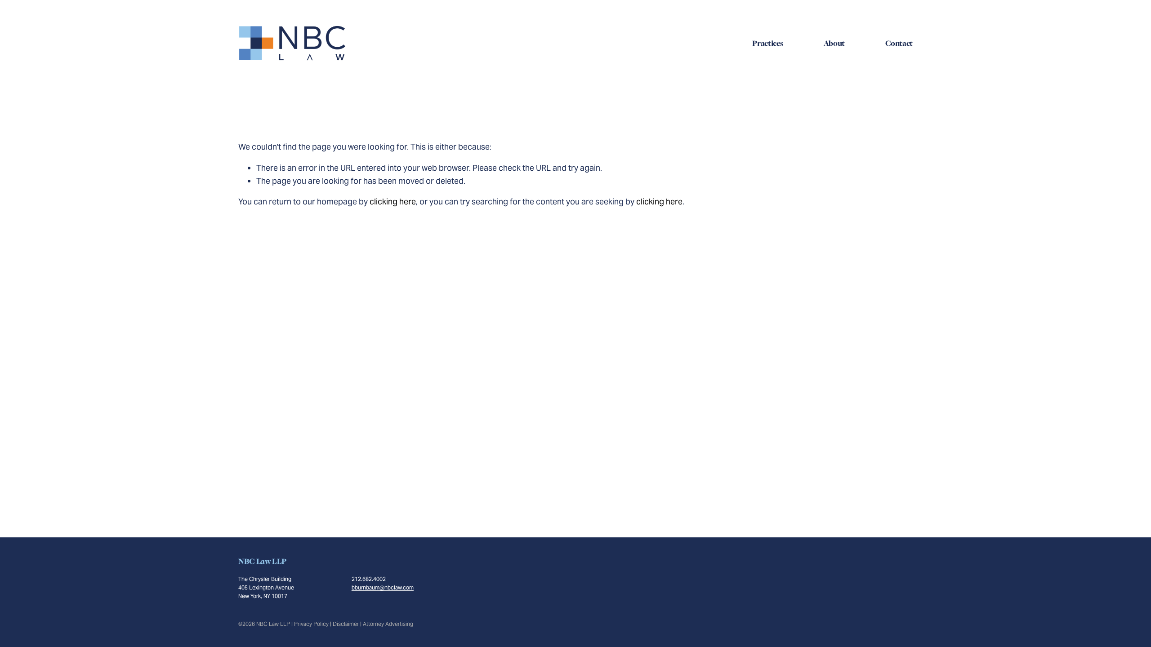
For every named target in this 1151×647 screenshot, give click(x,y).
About (834, 43)
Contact (899, 43)
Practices (767, 43)
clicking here (393, 201)
